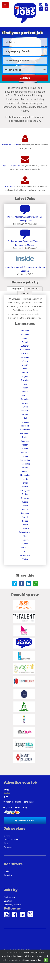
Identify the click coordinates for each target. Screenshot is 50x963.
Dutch (25, 372)
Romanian (25, 498)
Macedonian (25, 463)
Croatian (25, 357)
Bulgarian (25, 345)
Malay (25, 467)
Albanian (25, 334)
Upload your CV (10, 186)
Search (24, 78)
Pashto (25, 479)
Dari (25, 368)
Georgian (25, 399)
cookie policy (35, 960)
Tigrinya (25, 539)
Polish (25, 486)
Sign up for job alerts (12, 165)
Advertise (8, 875)
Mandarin (25, 471)
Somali (25, 517)
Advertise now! (26, 820)
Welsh (25, 559)
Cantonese (25, 349)
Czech (25, 361)
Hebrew (25, 414)
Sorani (25, 520)
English (25, 376)
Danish (25, 364)
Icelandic (25, 425)
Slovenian (25, 513)
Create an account (10, 144)
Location (25, 293)
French (25, 395)
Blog (6, 843)
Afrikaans (25, 330)
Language (16, 289)
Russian (25, 501)
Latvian (25, 456)
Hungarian (25, 422)
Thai (25, 536)
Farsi (25, 384)
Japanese (25, 441)
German (25, 403)
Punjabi (25, 494)
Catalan (25, 353)
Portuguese (25, 490)
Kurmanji (25, 452)
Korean (25, 444)
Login (6, 871)
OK (46, 960)
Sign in (7, 835)
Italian (25, 437)
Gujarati (25, 410)
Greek (25, 406)
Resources (8, 847)
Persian (25, 482)
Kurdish (25, 448)
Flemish (25, 391)
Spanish (25, 524)
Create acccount (11, 839)
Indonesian (25, 429)
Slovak (25, 509)
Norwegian (25, 475)
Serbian (25, 505)
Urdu (25, 551)
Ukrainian (25, 547)
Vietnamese (25, 555)
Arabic (25, 338)
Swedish (25, 528)
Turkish (25, 543)
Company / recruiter (12, 904)
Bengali (25, 342)
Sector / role (33, 289)
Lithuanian (25, 460)
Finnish (25, 387)
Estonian (25, 380)
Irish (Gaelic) (25, 433)
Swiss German (25, 532)
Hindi (25, 418)
